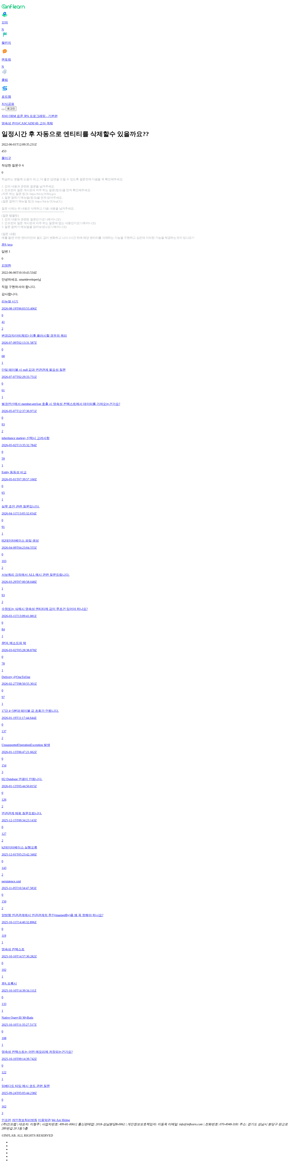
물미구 (6, 158)
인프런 (6, 1120)
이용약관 (44, 1120)
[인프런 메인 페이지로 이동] (145, 6)
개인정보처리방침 (24, 1120)
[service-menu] (3, 109)
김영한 (6, 265)
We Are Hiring (60, 1120)
